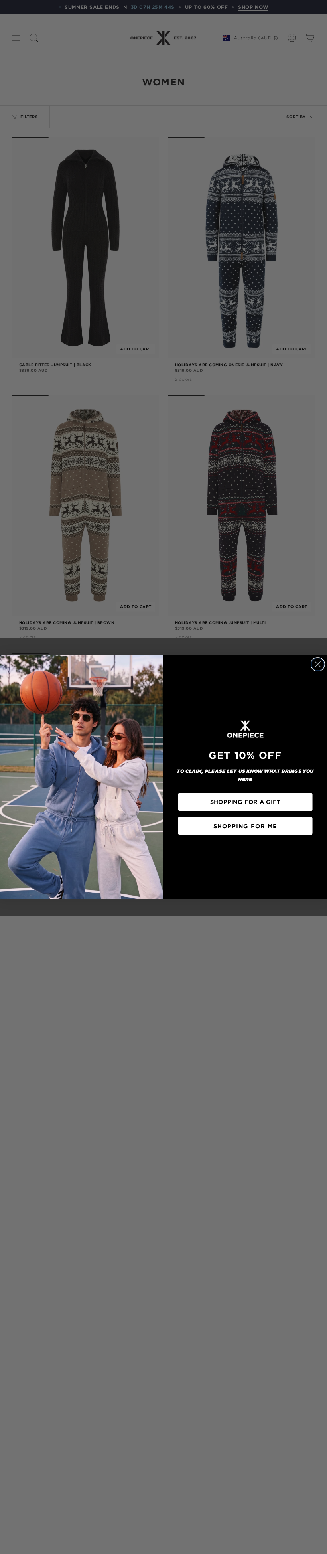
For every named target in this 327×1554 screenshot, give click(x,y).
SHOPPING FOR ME (245, 826)
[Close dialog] (317, 664)
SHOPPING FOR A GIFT (245, 802)
